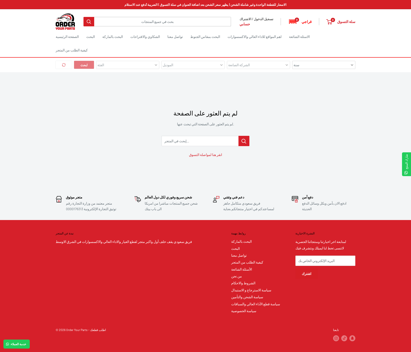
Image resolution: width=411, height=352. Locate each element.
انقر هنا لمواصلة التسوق (205, 155)
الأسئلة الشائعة (241, 269)
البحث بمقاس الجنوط (205, 36)
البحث (90, 36)
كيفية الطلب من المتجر (72, 50)
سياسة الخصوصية (243, 311)
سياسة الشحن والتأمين (247, 297)
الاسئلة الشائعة (299, 36)
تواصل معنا (175, 36)
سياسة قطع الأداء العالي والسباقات (255, 304)
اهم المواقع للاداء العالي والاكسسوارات (254, 36)
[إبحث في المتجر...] (243, 141)
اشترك (306, 273)
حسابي (245, 24)
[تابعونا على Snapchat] (352, 338)
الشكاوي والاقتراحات (145, 36)
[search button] (88, 21)
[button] (300, 21)
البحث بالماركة (112, 36)
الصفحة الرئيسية (67, 36)
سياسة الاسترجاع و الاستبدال (251, 290)
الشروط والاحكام (243, 283)
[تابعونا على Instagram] (336, 338)
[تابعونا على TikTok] (344, 338)
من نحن (236, 276)
